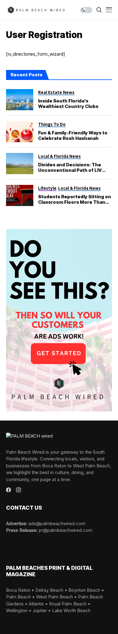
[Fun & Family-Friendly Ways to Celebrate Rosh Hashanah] (19, 131)
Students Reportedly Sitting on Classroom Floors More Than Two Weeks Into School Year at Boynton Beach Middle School (74, 205)
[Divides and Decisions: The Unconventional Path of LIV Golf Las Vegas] (19, 163)
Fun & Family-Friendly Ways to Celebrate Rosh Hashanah (72, 135)
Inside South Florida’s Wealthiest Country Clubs (68, 103)
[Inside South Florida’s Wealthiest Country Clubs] (19, 99)
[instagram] (18, 489)
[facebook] (8, 489)
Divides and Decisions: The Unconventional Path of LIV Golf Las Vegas (70, 170)
